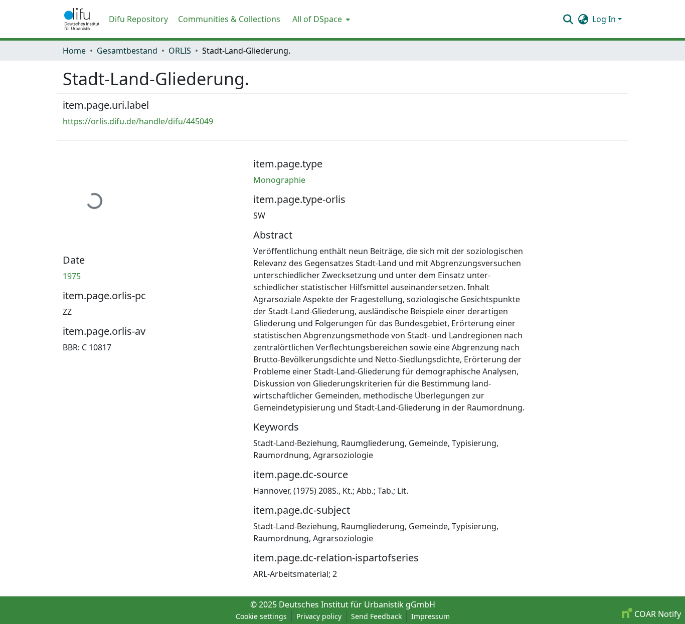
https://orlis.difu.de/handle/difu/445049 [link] (138, 121)
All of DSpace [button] (317, 19)
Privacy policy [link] (318, 616)
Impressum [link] (430, 616)
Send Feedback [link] (376, 616)
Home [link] (74, 50)
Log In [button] (605, 19)
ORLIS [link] (179, 50)
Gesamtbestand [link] (127, 50)
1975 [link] (72, 276)
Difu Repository (138, 19)
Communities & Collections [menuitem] (229, 19)
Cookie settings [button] (261, 616)
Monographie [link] (279, 179)
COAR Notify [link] (656, 613)
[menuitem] (320, 19)
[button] (82, 19)
